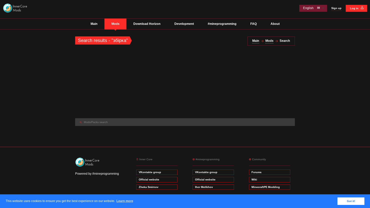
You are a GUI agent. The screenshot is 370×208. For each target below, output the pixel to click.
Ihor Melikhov (204, 187)
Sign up (336, 8)
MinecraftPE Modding (265, 187)
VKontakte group (150, 172)
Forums (256, 172)
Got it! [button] (351, 201)
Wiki (254, 179)
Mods (115, 23)
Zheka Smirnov (148, 187)
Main (94, 23)
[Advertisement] (185, 82)
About (275, 23)
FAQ (253, 23)
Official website (149, 179)
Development (184, 23)
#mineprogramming (222, 23)
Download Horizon (147, 23)
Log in (354, 8)
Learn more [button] (124, 201)
